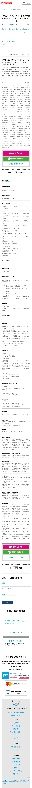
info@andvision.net (16, 669)
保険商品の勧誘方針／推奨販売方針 (18, 781)
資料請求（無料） (16, 153)
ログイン (16, 750)
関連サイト (16, 774)
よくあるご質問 (16, 758)
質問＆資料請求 (17, 158)
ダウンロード (16, 765)
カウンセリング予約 (16, 632)
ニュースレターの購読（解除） (16, 712)
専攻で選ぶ (4, 9)
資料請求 (16, 768)
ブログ (16, 738)
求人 (16, 735)
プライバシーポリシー (22, 780)
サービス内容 (16, 726)
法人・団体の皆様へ (16, 732)
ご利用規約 (16, 729)
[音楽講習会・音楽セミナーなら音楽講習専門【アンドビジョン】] (6, 3)
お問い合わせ (16, 762)
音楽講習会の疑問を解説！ (16, 622)
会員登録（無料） (16, 747)
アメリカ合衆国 (8, 24)
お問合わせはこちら (16, 164)
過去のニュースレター (16, 715)
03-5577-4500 (16, 666)
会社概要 (16, 723)
